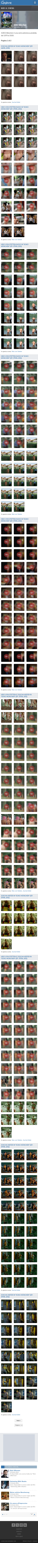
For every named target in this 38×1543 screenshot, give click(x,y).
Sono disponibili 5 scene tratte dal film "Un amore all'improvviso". (22, 1505)
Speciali (19, 1531)
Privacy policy (27, 1541)
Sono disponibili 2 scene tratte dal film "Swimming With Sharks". (22, 1484)
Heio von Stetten (17, 239)
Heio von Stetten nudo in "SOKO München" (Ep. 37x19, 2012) (14, 108)
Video (19, 1534)
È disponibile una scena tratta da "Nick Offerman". (23, 1473)
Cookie (35, 1541)
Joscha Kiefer (16, 102)
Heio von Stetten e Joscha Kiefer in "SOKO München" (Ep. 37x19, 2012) (16, 696)
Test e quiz (19, 1536)
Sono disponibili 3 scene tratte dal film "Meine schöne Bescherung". (22, 1494)
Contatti (19, 1529)
